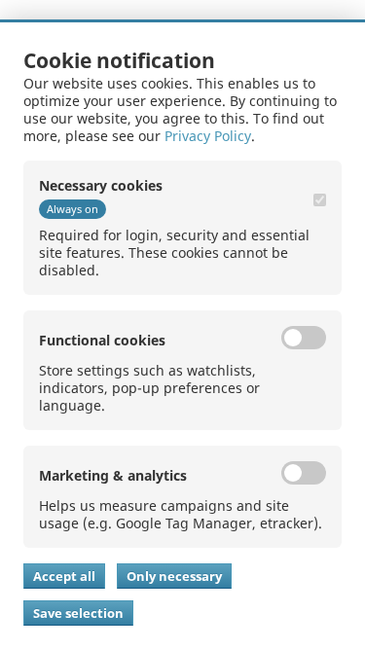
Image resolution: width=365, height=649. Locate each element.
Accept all (64, 576)
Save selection (78, 613)
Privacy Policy (207, 135)
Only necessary (174, 576)
